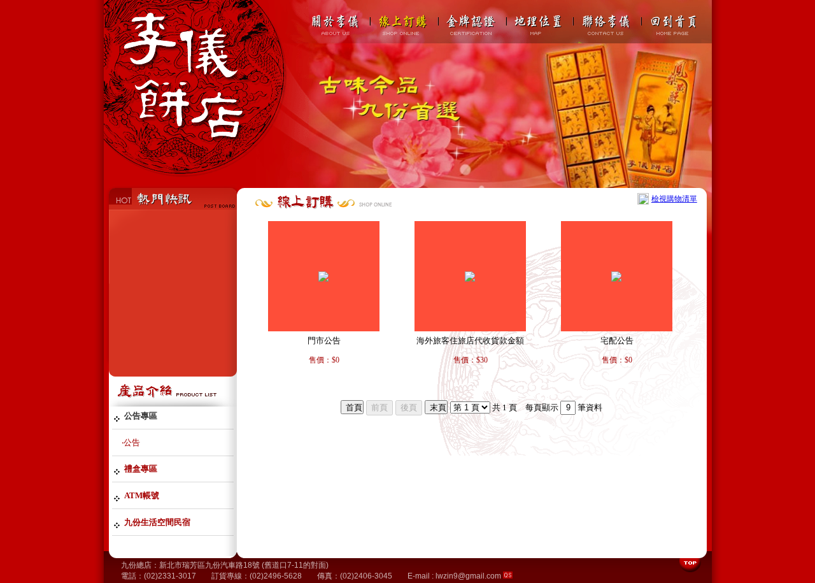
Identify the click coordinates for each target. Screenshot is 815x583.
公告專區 (140, 416)
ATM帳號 (141, 495)
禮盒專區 (140, 468)
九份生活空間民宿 (157, 522)
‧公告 (131, 442)
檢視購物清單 (674, 198)
